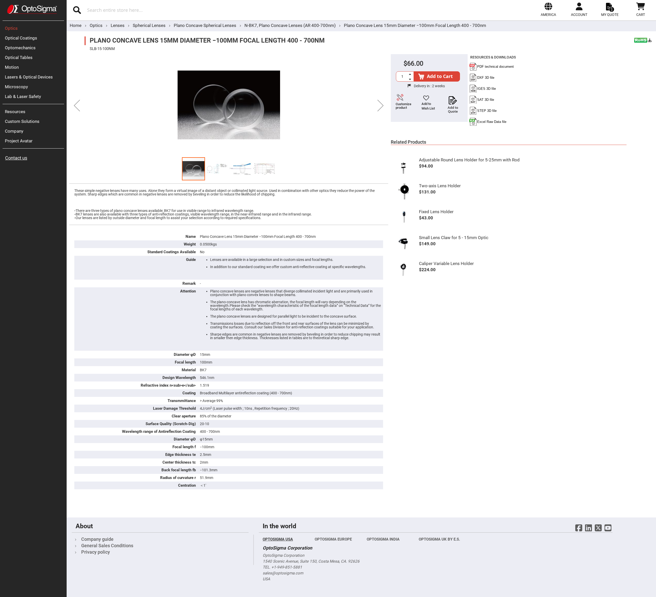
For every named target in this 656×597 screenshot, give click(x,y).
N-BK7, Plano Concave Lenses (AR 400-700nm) (290, 25)
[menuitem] (35, 28)
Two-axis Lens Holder (440, 185)
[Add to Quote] (453, 98)
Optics (97, 25)
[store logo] (32, 9)
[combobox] (160, 10)
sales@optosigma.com (283, 573)
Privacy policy (95, 552)
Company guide (97, 539)
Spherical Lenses (150, 25)
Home (75, 25)
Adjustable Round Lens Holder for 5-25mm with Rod (469, 159)
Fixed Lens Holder (436, 211)
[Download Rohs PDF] (643, 41)
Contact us (16, 158)
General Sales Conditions (107, 545)
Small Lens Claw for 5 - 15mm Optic (453, 237)
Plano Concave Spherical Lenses (205, 25)
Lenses (118, 25)
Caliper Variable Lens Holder (446, 263)
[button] (548, 9)
